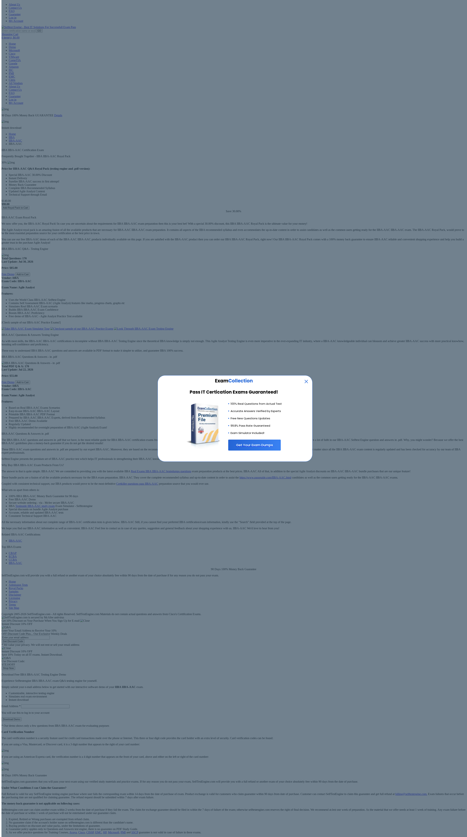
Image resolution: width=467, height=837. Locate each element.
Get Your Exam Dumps (254, 445)
